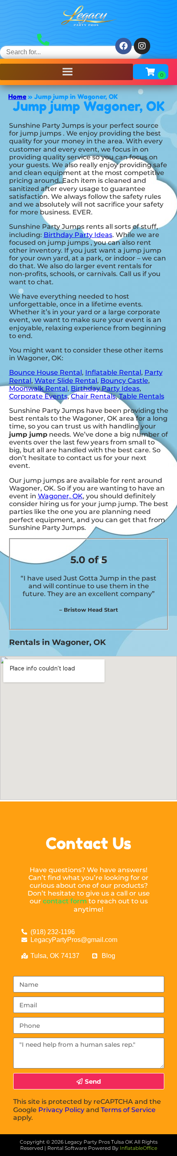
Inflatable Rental (113, 372)
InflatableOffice (138, 1148)
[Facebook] (123, 46)
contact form (65, 901)
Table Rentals (141, 396)
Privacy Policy (61, 1110)
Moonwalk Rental (38, 388)
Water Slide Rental (66, 381)
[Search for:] (70, 51)
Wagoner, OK (60, 496)
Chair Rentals (93, 396)
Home (17, 96)
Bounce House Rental (45, 372)
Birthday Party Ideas (78, 235)
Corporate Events (38, 396)
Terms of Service (128, 1110)
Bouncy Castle (124, 381)
